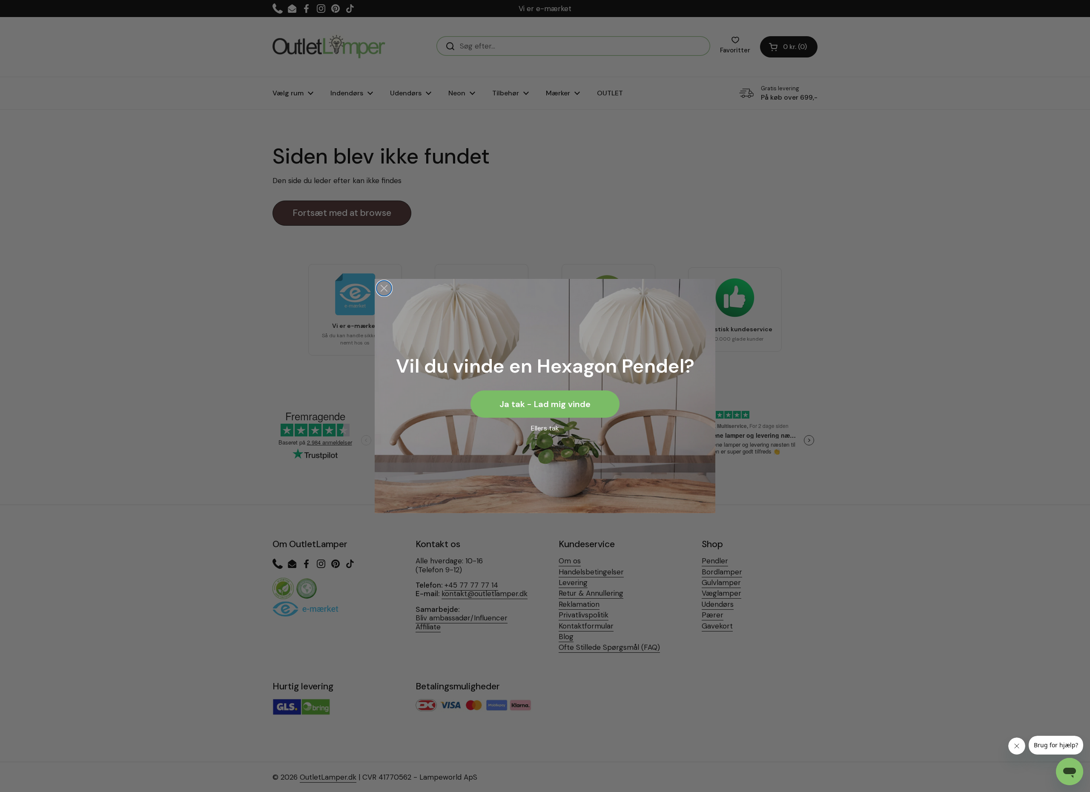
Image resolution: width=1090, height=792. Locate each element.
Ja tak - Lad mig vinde (545, 404)
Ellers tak (545, 428)
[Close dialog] (384, 288)
